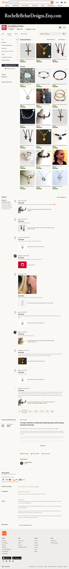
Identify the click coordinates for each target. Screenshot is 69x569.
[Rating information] (8, 29)
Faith (19, 219)
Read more (42, 445)
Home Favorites (25, 5)
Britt (19, 370)
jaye (19, 312)
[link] (19, 411)
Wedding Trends (51, 5)
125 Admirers (4, 76)
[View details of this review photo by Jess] (27, 284)
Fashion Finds (35, 5)
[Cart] (65, 2)
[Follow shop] (64, 27)
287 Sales (4, 74)
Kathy (19, 332)
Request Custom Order (11, 65)
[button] (60, 27)
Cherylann (20, 388)
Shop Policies (24, 33)
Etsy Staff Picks (15, 5)
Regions (65, 566)
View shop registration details (25, 525)
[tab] (10, 39)
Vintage (42, 5)
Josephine (20, 350)
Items (3, 33)
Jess (19, 274)
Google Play (16, 558)
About (16, 33)
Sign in (57, 2)
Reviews (9, 33)
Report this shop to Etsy (7, 81)
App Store (6, 558)
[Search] (52, 2)
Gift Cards (60, 5)
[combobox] (29, 2)
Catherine (20, 255)
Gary (19, 200)
